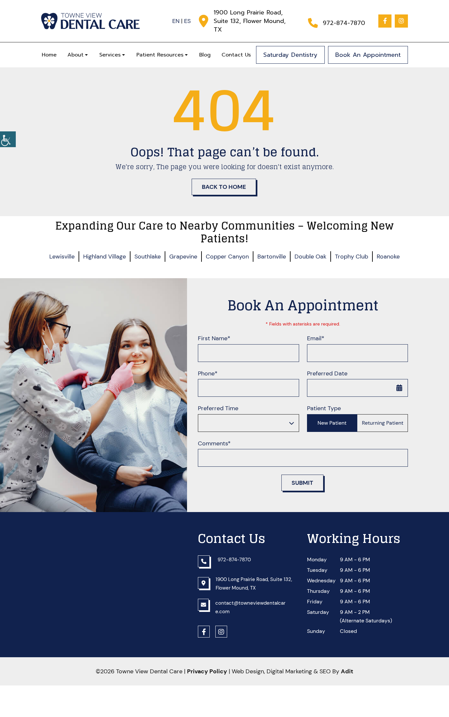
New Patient (332, 422)
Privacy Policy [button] (207, 671)
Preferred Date (327, 373)
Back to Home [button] (224, 187)
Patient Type (324, 408)
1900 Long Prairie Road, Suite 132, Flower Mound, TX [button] (250, 21)
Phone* (208, 373)
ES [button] (187, 21)
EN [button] (175, 21)
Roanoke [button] (388, 256)
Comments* (214, 443)
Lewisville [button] (62, 256)
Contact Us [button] (236, 55)
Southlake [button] (147, 256)
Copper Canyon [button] (227, 256)
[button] (8, 139)
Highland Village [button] (104, 256)
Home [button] (49, 55)
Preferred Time (218, 408)
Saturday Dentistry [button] (290, 54)
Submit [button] (302, 483)
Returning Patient (382, 422)
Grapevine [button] (183, 256)
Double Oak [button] (310, 256)
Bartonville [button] (271, 256)
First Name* (214, 338)
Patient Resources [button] (159, 55)
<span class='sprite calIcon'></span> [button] (399, 388)
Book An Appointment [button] (368, 54)
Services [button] (110, 55)
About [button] (75, 55)
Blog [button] (205, 55)
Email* (315, 338)
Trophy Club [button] (351, 256)
